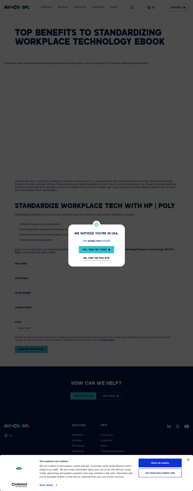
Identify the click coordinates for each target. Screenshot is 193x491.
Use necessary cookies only (160, 472)
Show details (46, 485)
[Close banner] (188, 460)
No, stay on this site (97, 258)
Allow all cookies (160, 463)
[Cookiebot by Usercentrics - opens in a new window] (19, 485)
